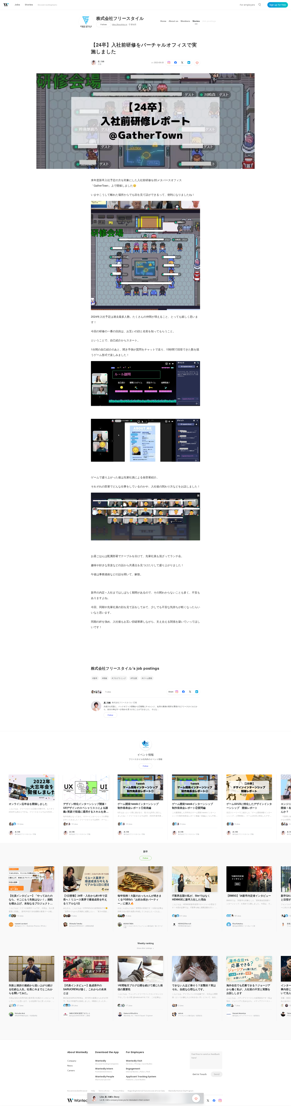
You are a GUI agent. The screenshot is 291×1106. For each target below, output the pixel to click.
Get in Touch (199, 1074)
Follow (103, 24)
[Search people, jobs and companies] (260, 5)
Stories (196, 21)
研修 (105, 678)
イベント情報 (145, 754)
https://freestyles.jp (119, 25)
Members (185, 21)
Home (163, 21)
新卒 (95, 678)
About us (173, 21)
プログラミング (119, 678)
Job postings (209, 21)
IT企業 (134, 678)
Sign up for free (277, 4)
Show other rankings (144, 948)
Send (216, 1074)
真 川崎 (101, 61)
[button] (77, 1052)
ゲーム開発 (147, 678)
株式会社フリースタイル (120, 18)
